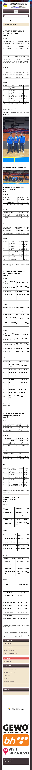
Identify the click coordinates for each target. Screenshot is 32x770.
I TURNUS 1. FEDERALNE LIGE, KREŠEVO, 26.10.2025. (15, 632)
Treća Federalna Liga (10, 653)
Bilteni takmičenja (9, 672)
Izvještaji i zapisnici (9, 685)
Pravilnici (7, 675)
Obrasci (6, 678)
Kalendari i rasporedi (10, 669)
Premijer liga (8, 644)
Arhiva (6, 693)
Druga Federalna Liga (10, 650)
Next (16, 636)
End (20, 636)
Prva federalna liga (10, 647)
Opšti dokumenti (9, 682)
